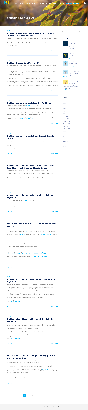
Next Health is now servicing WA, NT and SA (23, 63)
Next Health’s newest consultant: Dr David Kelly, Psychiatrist (29, 103)
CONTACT (42, 3)
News (10, 30)
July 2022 (65, 133)
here (11, 375)
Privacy (46, 406)
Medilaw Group (27, 231)
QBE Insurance (42, 365)
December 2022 (66, 121)
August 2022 (65, 131)
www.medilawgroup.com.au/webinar (35, 377)
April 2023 (65, 113)
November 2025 (66, 101)
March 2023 (65, 116)
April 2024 (65, 103)
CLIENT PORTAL (61, 3)
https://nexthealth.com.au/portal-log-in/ (24, 118)
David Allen (55, 50)
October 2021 (66, 143)
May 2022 (65, 138)
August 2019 (65, 149)
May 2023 (65, 111)
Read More (9, 50)
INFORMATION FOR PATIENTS (32, 3)
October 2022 (66, 126)
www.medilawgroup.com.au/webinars (39, 256)
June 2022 (65, 136)
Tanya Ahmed (23, 234)
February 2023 (66, 118)
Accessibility (51, 406)
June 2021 (65, 146)
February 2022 (66, 141)
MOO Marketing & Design (64, 406)
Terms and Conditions (40, 406)
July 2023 (65, 106)
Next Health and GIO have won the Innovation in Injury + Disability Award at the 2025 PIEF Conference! (70, 45)
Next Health (27, 105)
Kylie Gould (49, 234)
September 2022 (66, 128)
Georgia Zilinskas (45, 369)
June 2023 (65, 108)
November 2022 (66, 123)
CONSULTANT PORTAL (51, 3)
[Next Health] (6, 3)
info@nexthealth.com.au (45, 117)
